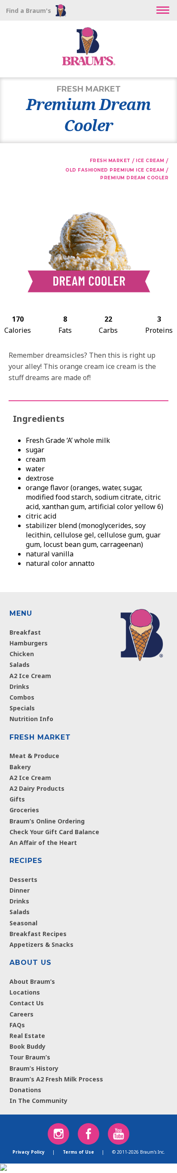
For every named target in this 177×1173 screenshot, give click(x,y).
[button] (163, 10)
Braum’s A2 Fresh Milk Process (56, 1079)
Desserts (23, 879)
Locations (24, 992)
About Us (30, 962)
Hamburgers (28, 643)
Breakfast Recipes (38, 934)
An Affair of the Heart (43, 842)
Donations (25, 1090)
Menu (20, 613)
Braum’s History (33, 1068)
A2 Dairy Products (36, 788)
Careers (21, 1014)
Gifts (17, 799)
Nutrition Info (31, 719)
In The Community (38, 1100)
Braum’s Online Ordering (47, 821)
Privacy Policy (28, 1152)
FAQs (17, 1025)
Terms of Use (78, 1152)
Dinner (19, 890)
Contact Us (26, 1003)
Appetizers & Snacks (41, 944)
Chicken (21, 654)
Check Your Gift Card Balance (54, 832)
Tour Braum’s (29, 1057)
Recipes (26, 861)
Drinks (19, 686)
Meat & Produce (34, 756)
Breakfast (25, 632)
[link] (141, 633)
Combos (21, 697)
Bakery (20, 767)
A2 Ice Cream (30, 676)
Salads (19, 664)
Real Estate (27, 1036)
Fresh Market (40, 737)
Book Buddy (27, 1046)
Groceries (24, 810)
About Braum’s (32, 981)
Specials (22, 708)
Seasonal (23, 923)
